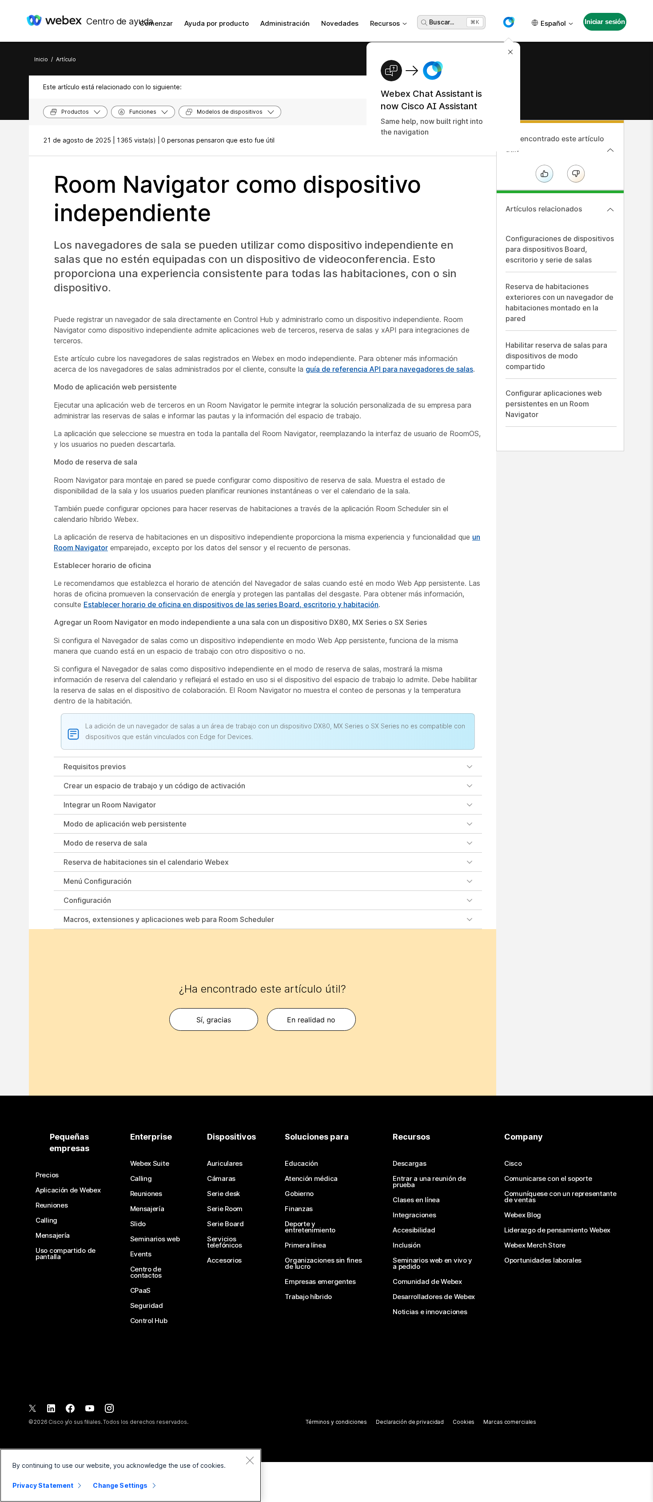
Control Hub (148, 1321)
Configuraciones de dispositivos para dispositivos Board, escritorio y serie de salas (560, 249)
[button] (508, 22)
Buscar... (441, 22)
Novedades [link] (339, 23)
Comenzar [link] (156, 23)
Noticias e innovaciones (430, 1312)
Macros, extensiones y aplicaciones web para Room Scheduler (169, 919)
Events (140, 1254)
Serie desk (223, 1194)
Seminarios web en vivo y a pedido (432, 1263)
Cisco (513, 1163)
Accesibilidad (414, 1230)
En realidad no (311, 1019)
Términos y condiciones (336, 1422)
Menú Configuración (97, 881)
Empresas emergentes (320, 1282)
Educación (301, 1163)
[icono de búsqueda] (424, 23)
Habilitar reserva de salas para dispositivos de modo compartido (556, 356)
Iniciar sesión (605, 21)
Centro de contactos (146, 1272)
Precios (47, 1175)
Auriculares (225, 1163)
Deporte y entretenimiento (310, 1227)
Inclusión (406, 1245)
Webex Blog (522, 1215)
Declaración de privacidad (410, 1422)
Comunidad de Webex (427, 1282)
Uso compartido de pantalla (66, 1254)
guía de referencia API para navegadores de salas (389, 369)
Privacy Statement (42, 1485)
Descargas (409, 1163)
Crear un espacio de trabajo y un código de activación (154, 785)
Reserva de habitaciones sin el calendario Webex (146, 862)
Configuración (87, 900)
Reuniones (52, 1205)
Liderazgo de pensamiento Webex (557, 1230)
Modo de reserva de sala (105, 842)
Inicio (41, 59)
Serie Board (225, 1224)
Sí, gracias (213, 1019)
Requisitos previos (95, 766)
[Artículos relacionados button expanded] (610, 209)
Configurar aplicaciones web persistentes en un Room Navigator (554, 404)
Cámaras (221, 1179)
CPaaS (140, 1290)
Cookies (463, 1422)
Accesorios (224, 1260)
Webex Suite (149, 1163)
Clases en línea (416, 1200)
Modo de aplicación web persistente (125, 823)
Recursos (385, 23)
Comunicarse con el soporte (548, 1179)
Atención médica (311, 1179)
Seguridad (146, 1306)
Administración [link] (285, 23)
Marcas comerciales (509, 1422)
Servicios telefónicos (224, 1242)
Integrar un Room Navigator (110, 804)
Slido (138, 1224)
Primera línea (305, 1245)
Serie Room (225, 1209)
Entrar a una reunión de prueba (429, 1182)
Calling (46, 1220)
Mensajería (53, 1235)
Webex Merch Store (534, 1245)
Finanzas (299, 1209)
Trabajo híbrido (308, 1297)
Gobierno (299, 1194)
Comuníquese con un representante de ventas (560, 1197)
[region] (130, 1475)
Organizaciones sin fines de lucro (323, 1263)
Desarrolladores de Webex (434, 1297)
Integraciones (414, 1215)
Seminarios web (155, 1239)
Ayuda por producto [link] (216, 23)
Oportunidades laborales (542, 1260)
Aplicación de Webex (68, 1190)
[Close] (249, 1460)
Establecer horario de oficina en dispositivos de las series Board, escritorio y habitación (231, 604)
